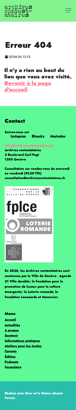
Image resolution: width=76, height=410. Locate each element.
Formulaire (13, 367)
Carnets (11, 351)
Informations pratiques (22, 341)
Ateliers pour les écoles (23, 346)
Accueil (10, 319)
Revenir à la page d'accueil (27, 86)
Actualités (12, 325)
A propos (12, 330)
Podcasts (11, 362)
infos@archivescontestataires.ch (29, 145)
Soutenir (11, 335)
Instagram (18, 136)
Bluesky (38, 136)
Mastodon (57, 136)
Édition (10, 356)
